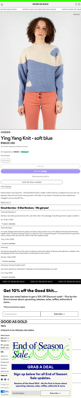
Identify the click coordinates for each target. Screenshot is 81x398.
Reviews (4, 365)
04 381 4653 (8, 345)
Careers (4, 368)
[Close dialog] (69, 339)
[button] (76, 4)
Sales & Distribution (8, 371)
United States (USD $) (7, 394)
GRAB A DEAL (40, 367)
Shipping (11, 146)
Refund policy (5, 387)
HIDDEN (5, 132)
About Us (4, 356)
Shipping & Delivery (8, 362)
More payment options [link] (40, 176)
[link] (40, 351)
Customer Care (6, 359)
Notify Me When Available (32, 182)
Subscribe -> (59, 314)
